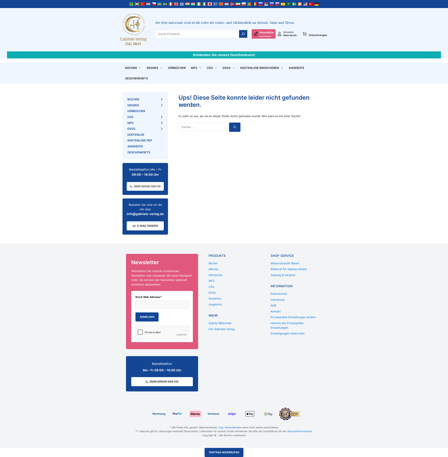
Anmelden (147, 317)
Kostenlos (135, 134)
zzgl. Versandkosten (230, 427)
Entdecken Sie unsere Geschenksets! (224, 55)
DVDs (226, 68)
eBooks (152, 68)
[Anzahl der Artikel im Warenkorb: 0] (304, 34)
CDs (210, 68)
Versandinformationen (299, 431)
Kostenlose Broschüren (259, 68)
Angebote (296, 68)
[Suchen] (234, 127)
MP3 (194, 68)
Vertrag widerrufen (224, 452)
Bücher (131, 68)
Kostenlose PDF (139, 140)
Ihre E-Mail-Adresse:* (148, 296)
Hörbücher (177, 68)
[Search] (243, 34)
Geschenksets (136, 78)
